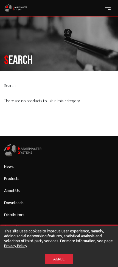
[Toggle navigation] (108, 8)
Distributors (14, 215)
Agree (59, 259)
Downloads (14, 203)
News (9, 166)
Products (11, 178)
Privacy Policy (15, 246)
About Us (12, 191)
